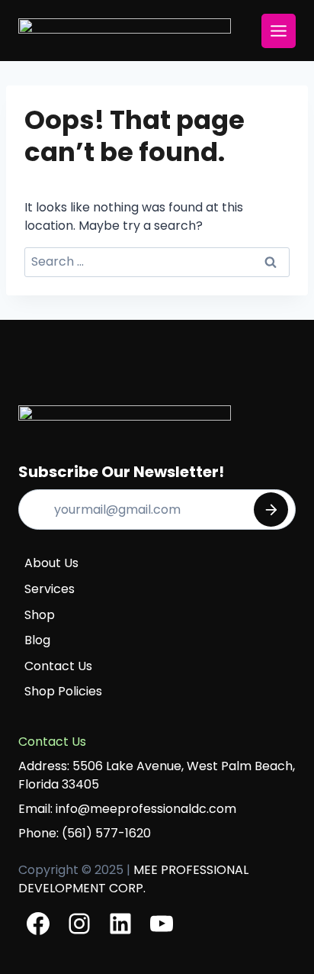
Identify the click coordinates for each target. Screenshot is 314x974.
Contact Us (58, 666)
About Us (51, 563)
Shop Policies (63, 691)
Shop (39, 615)
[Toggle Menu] (278, 31)
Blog (37, 640)
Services (49, 589)
